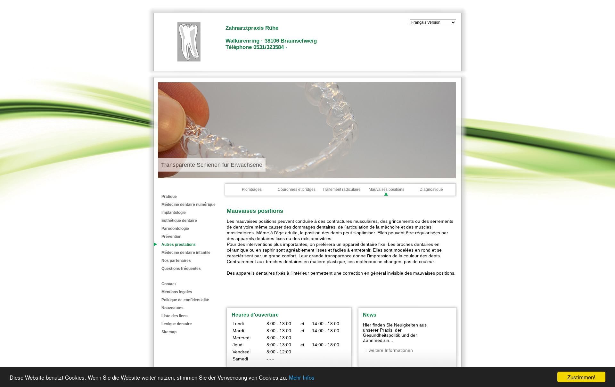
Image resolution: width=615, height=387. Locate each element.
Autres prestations (178, 244)
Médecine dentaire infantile (185, 252)
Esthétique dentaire (179, 220)
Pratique (169, 196)
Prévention (171, 236)
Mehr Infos (302, 377)
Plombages (252, 189)
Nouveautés (172, 308)
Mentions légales (176, 292)
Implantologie (173, 212)
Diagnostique (431, 189)
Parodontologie (175, 228)
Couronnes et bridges (297, 189)
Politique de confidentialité (185, 300)
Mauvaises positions (386, 189)
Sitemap (168, 332)
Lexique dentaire (176, 324)
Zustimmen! (581, 377)
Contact (168, 284)
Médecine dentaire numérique (188, 204)
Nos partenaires (176, 260)
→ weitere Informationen (388, 350)
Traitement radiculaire (342, 189)
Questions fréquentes (181, 268)
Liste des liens (174, 316)
